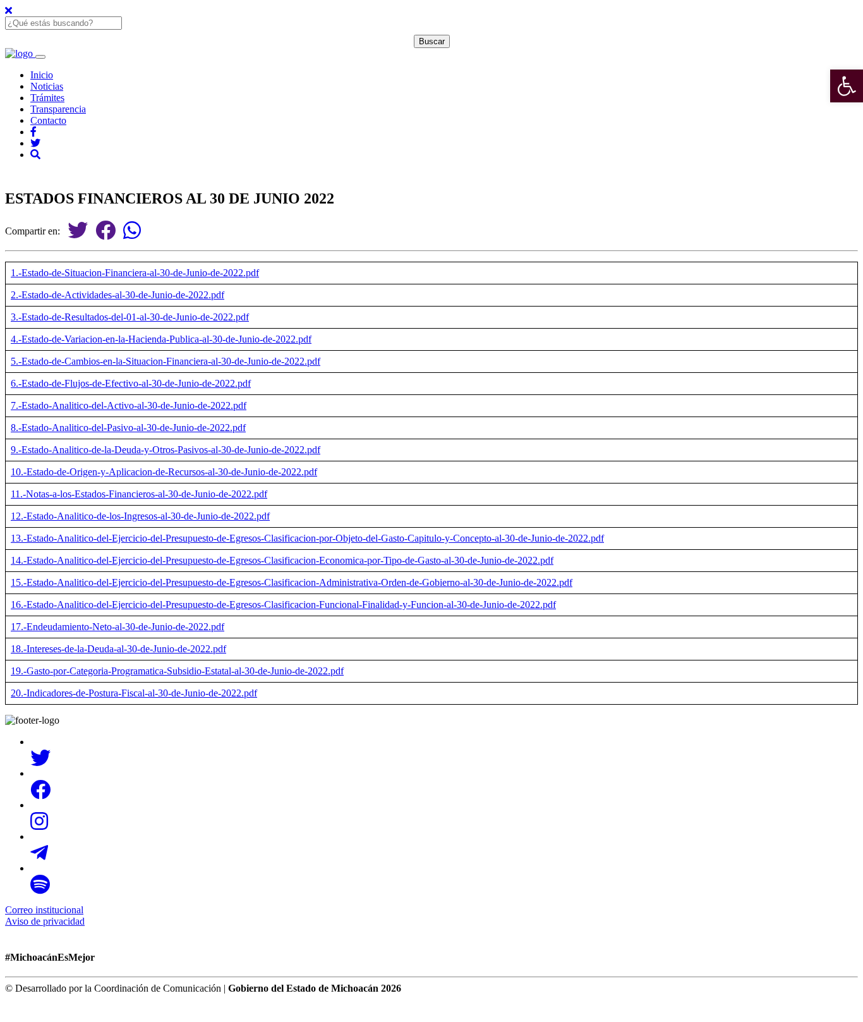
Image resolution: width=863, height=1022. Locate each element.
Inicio (41, 75)
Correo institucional (44, 909)
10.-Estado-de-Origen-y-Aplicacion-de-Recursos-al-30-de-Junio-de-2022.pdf (164, 471)
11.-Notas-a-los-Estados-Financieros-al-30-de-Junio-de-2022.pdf (139, 494)
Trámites (47, 97)
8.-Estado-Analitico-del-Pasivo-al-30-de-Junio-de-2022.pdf (128, 427)
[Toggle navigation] (40, 57)
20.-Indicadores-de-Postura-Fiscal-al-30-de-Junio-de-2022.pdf (134, 693)
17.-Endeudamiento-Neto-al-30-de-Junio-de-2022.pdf (117, 626)
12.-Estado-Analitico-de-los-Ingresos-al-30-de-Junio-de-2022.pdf (140, 516)
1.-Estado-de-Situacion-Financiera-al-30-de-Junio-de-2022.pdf (135, 272)
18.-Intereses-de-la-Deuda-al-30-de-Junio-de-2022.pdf (118, 648)
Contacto (48, 120)
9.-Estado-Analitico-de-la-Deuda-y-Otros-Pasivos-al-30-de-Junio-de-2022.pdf (165, 449)
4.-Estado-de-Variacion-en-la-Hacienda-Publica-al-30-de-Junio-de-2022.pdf (161, 339)
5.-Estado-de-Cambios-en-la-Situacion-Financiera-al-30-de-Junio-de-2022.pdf (165, 361)
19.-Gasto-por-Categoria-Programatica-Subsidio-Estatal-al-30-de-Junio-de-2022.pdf (177, 671)
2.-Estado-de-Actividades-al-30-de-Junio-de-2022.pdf (117, 294)
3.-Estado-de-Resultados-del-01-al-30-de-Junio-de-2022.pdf (130, 317)
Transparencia (58, 109)
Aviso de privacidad (45, 921)
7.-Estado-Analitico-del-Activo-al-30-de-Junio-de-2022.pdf (128, 405)
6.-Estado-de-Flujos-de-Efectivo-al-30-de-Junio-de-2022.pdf (131, 383)
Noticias (46, 86)
